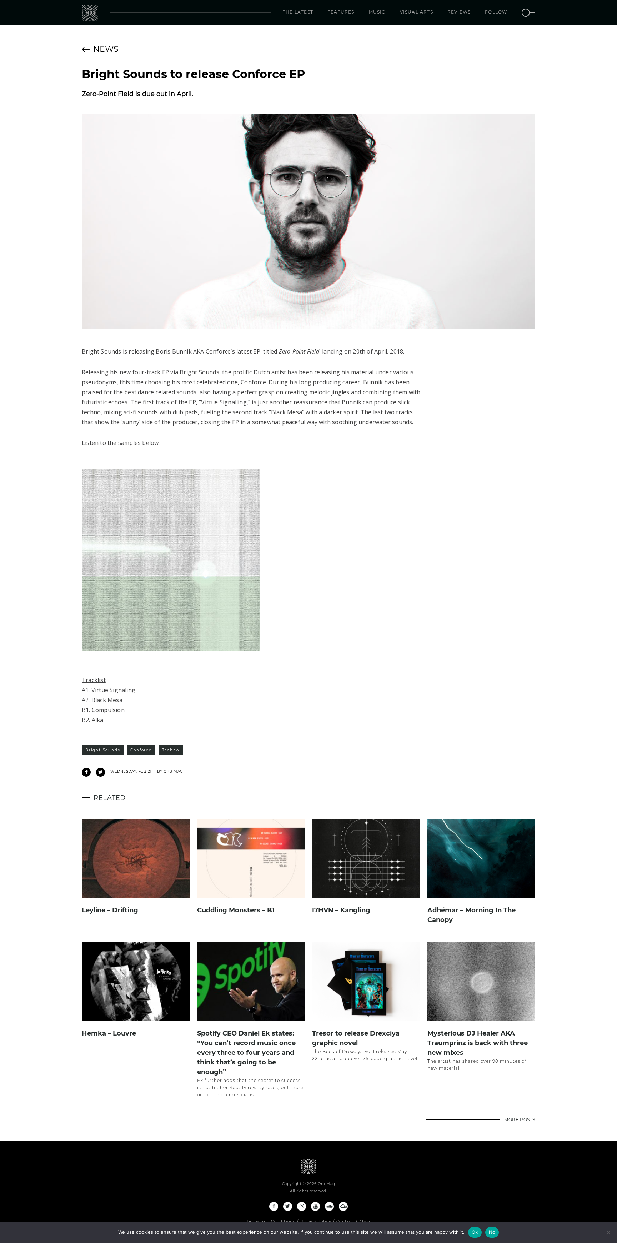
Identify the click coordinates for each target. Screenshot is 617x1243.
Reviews (459, 12)
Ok (475, 1232)
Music (377, 12)
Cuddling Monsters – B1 (236, 910)
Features (341, 12)
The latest (298, 12)
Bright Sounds (102, 750)
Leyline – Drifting (110, 910)
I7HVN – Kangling (341, 910)
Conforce (140, 750)
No (492, 1232)
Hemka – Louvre (109, 1033)
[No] (608, 1232)
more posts (519, 1119)
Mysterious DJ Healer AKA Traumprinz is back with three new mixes (477, 1043)
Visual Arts (416, 12)
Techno (170, 750)
